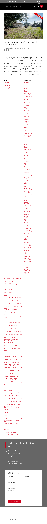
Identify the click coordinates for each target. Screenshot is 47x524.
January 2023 (27, 150)
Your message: (11, 488)
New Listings (6, 84)
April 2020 (26, 202)
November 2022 (27, 154)
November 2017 (27, 247)
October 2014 (27, 263)
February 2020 (27, 205)
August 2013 (26, 272)
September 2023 (28, 138)
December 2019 (27, 208)
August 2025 (27, 102)
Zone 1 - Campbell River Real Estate (12, 434)
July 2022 (26, 160)
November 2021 (27, 172)
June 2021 (26, 180)
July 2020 (26, 197)
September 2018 (28, 231)
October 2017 (27, 249)
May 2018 (26, 238)
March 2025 (26, 110)
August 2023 (27, 140)
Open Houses (7, 85)
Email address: (11, 482)
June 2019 (26, 217)
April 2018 (26, 239)
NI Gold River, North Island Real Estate (13, 355)
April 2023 (26, 146)
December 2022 (28, 152)
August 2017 (26, 252)
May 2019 (26, 219)
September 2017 (28, 250)
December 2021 (27, 171)
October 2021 (27, 174)
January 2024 (27, 132)
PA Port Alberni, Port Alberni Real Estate (13, 362)
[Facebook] (9, 456)
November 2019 (27, 210)
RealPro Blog (7, 87)
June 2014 (26, 267)
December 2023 (28, 133)
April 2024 (26, 127)
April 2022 (26, 165)
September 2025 (28, 101)
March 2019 (26, 222)
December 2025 (28, 96)
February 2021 (27, 186)
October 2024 (27, 118)
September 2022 (28, 157)
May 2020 (26, 200)
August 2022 (27, 158)
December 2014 (27, 260)
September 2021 (28, 175)
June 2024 (26, 124)
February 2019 (27, 224)
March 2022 (26, 166)
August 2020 (27, 196)
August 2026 (27, 84)
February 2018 (27, 242)
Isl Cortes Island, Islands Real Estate (12, 337)
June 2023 (26, 143)
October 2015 (27, 256)
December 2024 (28, 115)
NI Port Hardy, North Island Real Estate (13, 359)
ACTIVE (38, 3)
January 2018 (27, 244)
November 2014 (27, 261)
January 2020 (27, 207)
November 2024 (27, 116)
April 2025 (26, 108)
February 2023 (27, 149)
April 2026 (26, 90)
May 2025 (26, 107)
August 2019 (26, 214)
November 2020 (28, 191)
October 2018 (27, 230)
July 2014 (26, 266)
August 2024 (27, 121)
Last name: (26, 476)
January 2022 (27, 169)
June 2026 (26, 87)
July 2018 (26, 235)
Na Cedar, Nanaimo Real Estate (11, 345)
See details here (8, 55)
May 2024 (26, 126)
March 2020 (26, 203)
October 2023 (27, 136)
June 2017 (26, 255)
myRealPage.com (26, 511)
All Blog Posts (7, 82)
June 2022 (26, 161)
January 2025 (27, 113)
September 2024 (28, 119)
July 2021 (26, 179)
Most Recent (27, 82)
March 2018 (26, 241)
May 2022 (26, 163)
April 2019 (26, 221)
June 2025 (26, 105)
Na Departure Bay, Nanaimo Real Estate (13, 347)
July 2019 (26, 216)
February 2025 (27, 112)
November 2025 (28, 98)
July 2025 (26, 104)
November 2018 (27, 228)
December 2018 (27, 227)
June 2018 (26, 236)
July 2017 (26, 253)
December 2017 (27, 246)
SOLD (42, 3)
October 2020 (27, 193)
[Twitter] (12, 456)
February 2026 (27, 93)
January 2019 (27, 225)
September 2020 (28, 194)
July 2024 (26, 123)
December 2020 (28, 189)
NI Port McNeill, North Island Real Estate (13, 361)
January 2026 (27, 94)
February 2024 (27, 130)
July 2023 (26, 141)
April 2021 (26, 183)
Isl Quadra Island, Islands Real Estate (12, 339)
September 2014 (28, 264)
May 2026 (26, 88)
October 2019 (27, 211)
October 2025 (27, 99)
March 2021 (26, 185)
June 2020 (26, 199)
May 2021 (26, 182)
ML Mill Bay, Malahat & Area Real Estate (13, 344)
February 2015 (27, 258)
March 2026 (26, 91)
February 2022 (27, 168)
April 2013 (26, 274)
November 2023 (27, 135)
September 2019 (28, 213)
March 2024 (26, 129)
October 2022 (27, 155)
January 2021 (27, 188)
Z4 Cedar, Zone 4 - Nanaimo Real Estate (13, 417)
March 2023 (26, 147)
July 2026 (26, 85)
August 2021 (26, 177)
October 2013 (27, 270)
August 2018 (26, 233)
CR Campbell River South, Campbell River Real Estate (19, 48)
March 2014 (26, 269)
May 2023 (26, 144)
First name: (10, 476)
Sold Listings (6, 88)
